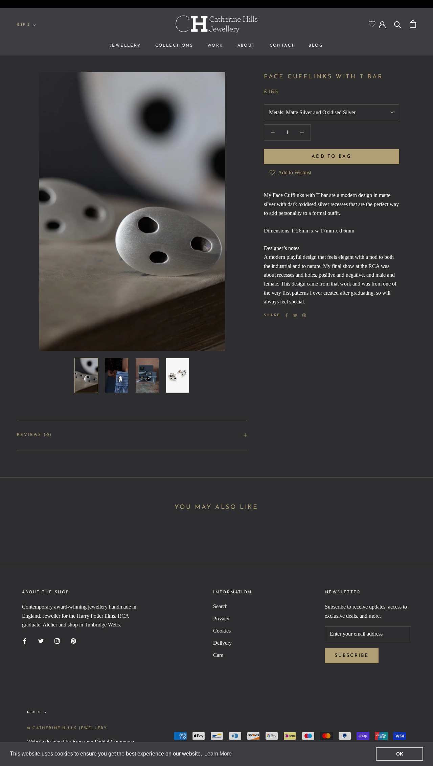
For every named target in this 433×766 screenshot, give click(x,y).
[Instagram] (57, 640)
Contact (282, 46)
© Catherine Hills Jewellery (67, 728)
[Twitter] (295, 315)
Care (218, 655)
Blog (316, 46)
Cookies (222, 631)
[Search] (397, 24)
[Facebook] (286, 315)
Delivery (222, 643)
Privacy (221, 618)
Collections (174, 46)
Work (215, 46)
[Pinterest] (304, 315)
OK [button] (399, 754)
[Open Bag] (413, 24)
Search (220, 606)
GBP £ (23, 25)
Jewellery (125, 46)
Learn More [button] (218, 754)
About (246, 46)
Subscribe (352, 655)
